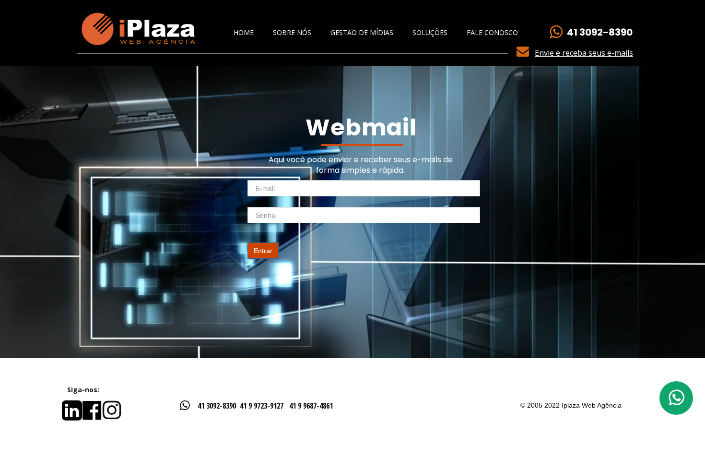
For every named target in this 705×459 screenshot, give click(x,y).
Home (244, 32)
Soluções (429, 32)
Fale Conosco (492, 32)
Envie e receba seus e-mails (584, 53)
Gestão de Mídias (361, 32)
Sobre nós (292, 32)
